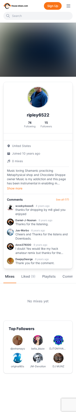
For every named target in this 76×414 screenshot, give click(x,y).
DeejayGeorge (24, 259)
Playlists (49, 276)
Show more (14, 188)
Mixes (10, 276)
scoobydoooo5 (24, 205)
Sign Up (52, 6)
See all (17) (62, 199)
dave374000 (23, 244)
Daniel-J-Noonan (25, 220)
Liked (28, 276)
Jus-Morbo (22, 230)
